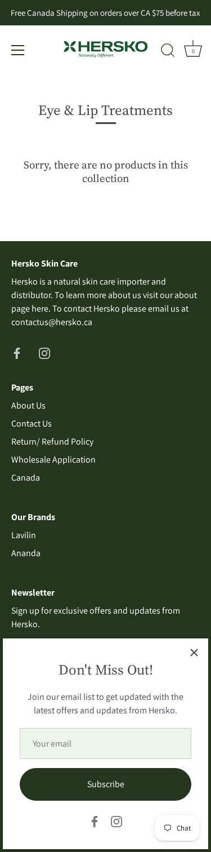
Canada (25, 477)
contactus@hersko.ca (51, 322)
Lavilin (23, 535)
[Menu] (18, 50)
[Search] (167, 51)
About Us (28, 405)
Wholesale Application (53, 459)
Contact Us (31, 423)
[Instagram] (116, 821)
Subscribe (105, 784)
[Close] (194, 652)
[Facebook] (94, 821)
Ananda (26, 553)
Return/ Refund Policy (52, 441)
